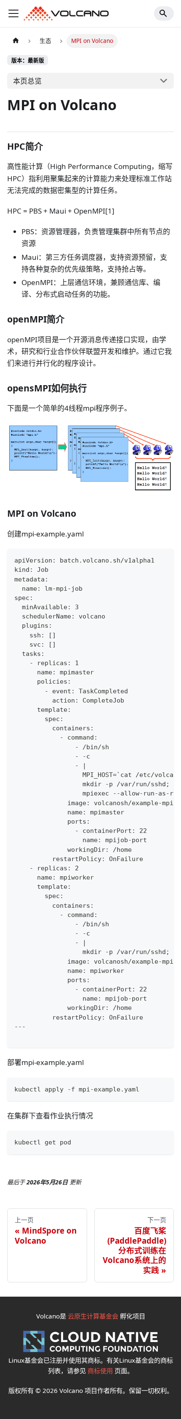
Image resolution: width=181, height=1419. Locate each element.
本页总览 (27, 81)
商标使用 (100, 1370)
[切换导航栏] (13, 13)
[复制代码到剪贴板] (163, 560)
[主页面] (15, 41)
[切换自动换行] (146, 560)
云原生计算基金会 (93, 1316)
